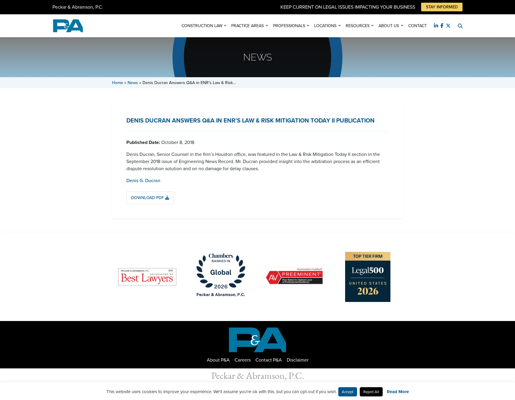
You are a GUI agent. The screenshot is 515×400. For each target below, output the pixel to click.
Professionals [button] (289, 26)
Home (117, 83)
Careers (243, 359)
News (133, 83)
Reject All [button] (371, 392)
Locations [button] (325, 26)
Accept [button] (347, 392)
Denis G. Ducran (143, 180)
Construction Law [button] (202, 26)
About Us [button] (389, 26)
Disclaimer (297, 359)
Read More (398, 391)
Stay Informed (442, 7)
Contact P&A (268, 359)
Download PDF (148, 198)
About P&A (218, 359)
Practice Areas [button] (247, 26)
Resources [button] (358, 26)
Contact (417, 26)
